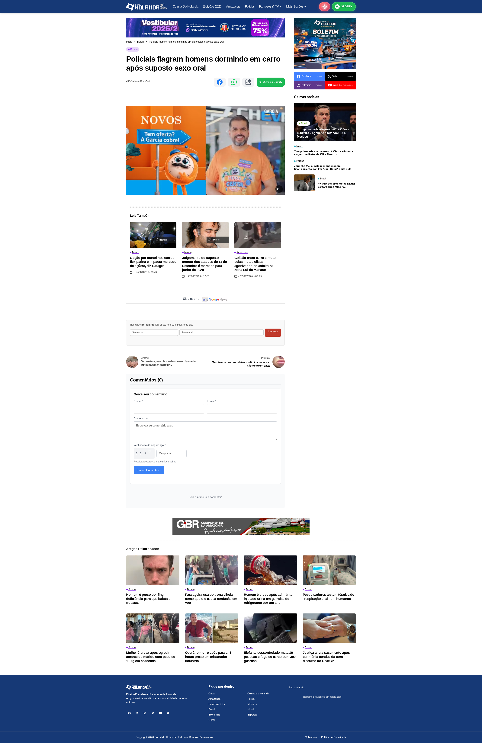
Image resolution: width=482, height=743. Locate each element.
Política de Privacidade (333, 737)
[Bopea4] (146, 7)
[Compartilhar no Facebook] (220, 82)
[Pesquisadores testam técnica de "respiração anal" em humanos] (329, 570)
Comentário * (141, 418)
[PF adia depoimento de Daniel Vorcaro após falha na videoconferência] (304, 182)
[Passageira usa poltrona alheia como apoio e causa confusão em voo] (211, 570)
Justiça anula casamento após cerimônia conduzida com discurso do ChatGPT (326, 657)
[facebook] (129, 713)
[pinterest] (152, 713)
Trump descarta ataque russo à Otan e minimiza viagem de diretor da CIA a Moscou (323, 133)
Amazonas (214, 698)
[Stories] (324, 6)
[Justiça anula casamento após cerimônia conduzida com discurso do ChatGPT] (329, 628)
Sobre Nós (311, 737)
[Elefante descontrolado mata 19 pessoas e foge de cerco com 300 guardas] (270, 628)
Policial (251, 698)
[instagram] (145, 713)
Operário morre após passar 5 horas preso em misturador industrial (208, 657)
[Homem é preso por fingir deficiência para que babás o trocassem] (152, 570)
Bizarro (140, 41)
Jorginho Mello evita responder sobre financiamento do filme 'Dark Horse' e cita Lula (322, 167)
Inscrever (273, 331)
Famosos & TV (216, 704)
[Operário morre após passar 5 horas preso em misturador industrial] (211, 628)
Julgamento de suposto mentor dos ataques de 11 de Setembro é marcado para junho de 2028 (204, 264)
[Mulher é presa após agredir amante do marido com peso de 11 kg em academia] (152, 628)
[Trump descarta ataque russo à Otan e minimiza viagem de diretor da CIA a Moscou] (325, 122)
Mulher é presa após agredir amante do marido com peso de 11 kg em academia (150, 657)
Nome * (138, 401)
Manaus (251, 704)
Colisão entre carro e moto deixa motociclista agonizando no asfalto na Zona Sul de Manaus (255, 264)
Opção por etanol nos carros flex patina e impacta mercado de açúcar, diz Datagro (153, 262)
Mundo (251, 709)
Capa (211, 693)
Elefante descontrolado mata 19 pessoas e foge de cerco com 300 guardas (270, 657)
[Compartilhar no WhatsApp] (234, 82)
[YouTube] (160, 713)
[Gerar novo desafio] (149, 453)
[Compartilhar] (248, 82)
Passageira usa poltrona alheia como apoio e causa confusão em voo (211, 599)
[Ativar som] (279, 189)
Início (129, 41)
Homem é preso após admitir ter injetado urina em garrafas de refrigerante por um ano (269, 599)
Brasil (211, 709)
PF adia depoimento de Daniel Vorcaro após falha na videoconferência (336, 185)
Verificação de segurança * (149, 444)
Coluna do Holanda (258, 693)
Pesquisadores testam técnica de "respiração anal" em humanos (328, 597)
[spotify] (168, 713)
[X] (137, 713)
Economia (214, 714)
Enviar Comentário (148, 470)
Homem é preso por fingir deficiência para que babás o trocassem (148, 599)
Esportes (252, 714)
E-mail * (211, 401)
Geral (211, 719)
